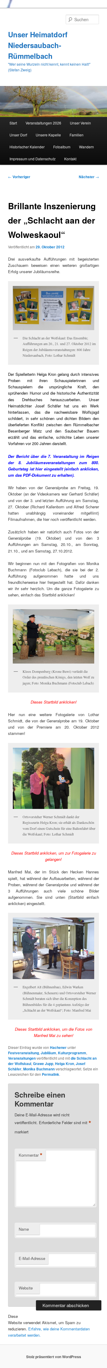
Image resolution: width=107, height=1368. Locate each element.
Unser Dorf (18, 134)
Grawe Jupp (43, 1063)
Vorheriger (19, 176)
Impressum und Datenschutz (33, 158)
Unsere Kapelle (48, 134)
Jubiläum (48, 1052)
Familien (77, 134)
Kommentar (31, 1155)
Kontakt (70, 158)
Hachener (58, 1047)
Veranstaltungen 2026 (43, 122)
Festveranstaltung (23, 1052)
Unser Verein (80, 122)
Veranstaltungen (22, 1058)
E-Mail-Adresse (32, 1258)
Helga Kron (64, 1063)
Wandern (86, 146)
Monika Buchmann (39, 1069)
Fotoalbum (61, 146)
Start (13, 122)
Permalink (50, 1074)
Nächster (89, 176)
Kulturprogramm (72, 1052)
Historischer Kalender (27, 146)
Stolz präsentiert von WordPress (53, 1356)
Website (26, 1288)
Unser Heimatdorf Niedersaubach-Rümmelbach (37, 45)
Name (24, 1229)
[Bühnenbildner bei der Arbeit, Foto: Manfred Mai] (53, 948)
